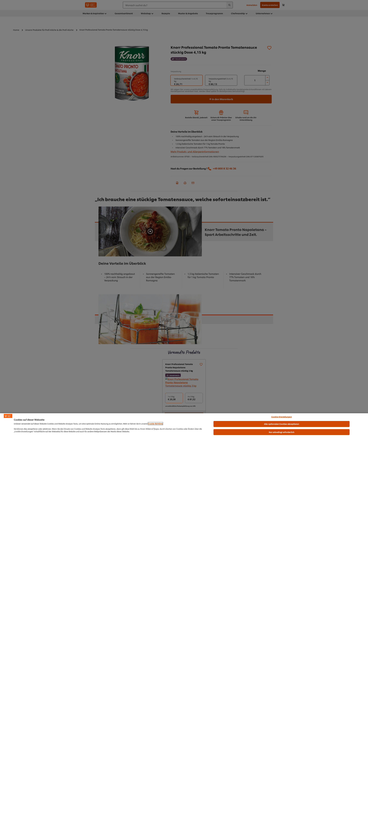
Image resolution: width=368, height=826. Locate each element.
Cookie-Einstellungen (281, 416)
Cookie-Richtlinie (155, 423)
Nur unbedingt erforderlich (281, 432)
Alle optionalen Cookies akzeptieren (281, 424)
